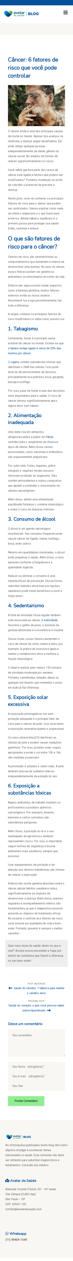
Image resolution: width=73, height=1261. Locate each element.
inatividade (51, 620)
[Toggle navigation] (65, 12)
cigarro (15, 362)
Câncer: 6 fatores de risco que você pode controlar (33, 68)
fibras (50, 437)
